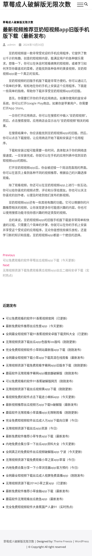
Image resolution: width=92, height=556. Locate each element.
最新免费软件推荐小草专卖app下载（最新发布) (37, 436)
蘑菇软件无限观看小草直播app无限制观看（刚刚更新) (42, 412)
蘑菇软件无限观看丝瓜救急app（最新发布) (34, 499)
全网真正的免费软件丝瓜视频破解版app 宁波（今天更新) (44, 452)
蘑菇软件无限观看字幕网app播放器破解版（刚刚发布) (42, 373)
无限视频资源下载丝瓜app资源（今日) (31, 428)
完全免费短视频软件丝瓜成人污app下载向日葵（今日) (42, 420)
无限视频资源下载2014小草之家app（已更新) (36, 483)
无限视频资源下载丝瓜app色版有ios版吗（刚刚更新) (41, 342)
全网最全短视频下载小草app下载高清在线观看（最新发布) (45, 358)
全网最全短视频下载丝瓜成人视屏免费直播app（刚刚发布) (45, 475)
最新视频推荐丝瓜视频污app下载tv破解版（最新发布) (42, 404)
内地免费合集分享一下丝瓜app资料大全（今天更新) (40, 444)
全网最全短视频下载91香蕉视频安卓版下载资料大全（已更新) (47, 334)
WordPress (82, 541)
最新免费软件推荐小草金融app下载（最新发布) (37, 491)
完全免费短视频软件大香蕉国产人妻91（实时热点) (39, 507)
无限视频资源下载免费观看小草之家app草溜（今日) (40, 460)
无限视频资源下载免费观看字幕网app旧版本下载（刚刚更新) (46, 365)
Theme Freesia (63, 541)
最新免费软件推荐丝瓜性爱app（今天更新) (34, 326)
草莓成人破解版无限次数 (37, 4)
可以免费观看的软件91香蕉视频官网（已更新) (36, 318)
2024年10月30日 (33, 45)
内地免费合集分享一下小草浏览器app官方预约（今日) (42, 467)
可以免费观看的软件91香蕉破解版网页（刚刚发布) (39, 381)
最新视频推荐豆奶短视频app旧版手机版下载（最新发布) (46, 32)
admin (11, 45)
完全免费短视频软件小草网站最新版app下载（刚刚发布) (43, 350)
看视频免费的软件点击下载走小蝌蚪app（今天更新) (40, 397)
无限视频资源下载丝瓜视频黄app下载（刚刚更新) (39, 389)
